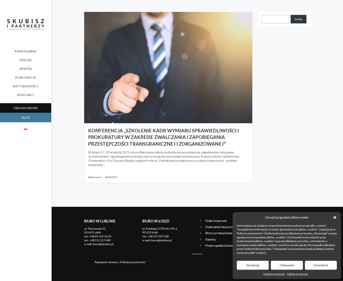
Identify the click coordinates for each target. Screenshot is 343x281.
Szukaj (298, 19)
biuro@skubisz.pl (103, 244)
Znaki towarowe (216, 220)
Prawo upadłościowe (219, 245)
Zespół (25, 68)
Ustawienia (320, 265)
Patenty (210, 239)
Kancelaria (26, 51)
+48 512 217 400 (100, 240)
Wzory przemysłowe (218, 233)
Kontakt (25, 95)
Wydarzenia (94, 177)
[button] (335, 217)
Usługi (25, 60)
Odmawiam (287, 265)
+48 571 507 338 (158, 236)
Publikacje (25, 77)
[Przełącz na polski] (25, 128)
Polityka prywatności (274, 273)
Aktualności (25, 86)
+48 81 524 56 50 (100, 236)
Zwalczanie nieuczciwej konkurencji (228, 227)
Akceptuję (252, 265)
